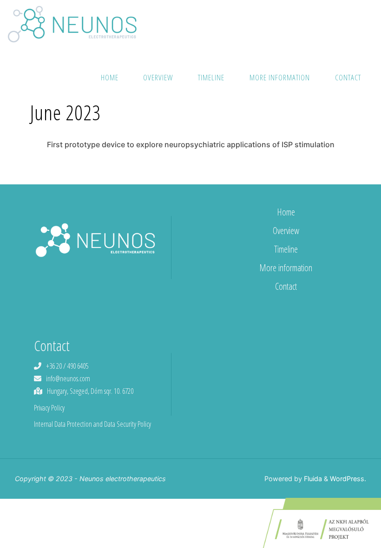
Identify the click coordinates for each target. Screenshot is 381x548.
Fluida (312, 479)
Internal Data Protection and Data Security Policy (92, 424)
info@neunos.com (68, 378)
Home (286, 212)
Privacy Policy (49, 408)
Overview (286, 230)
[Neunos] (71, 23)
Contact (286, 286)
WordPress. (348, 479)
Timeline (286, 249)
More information (285, 267)
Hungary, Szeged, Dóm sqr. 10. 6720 (90, 391)
